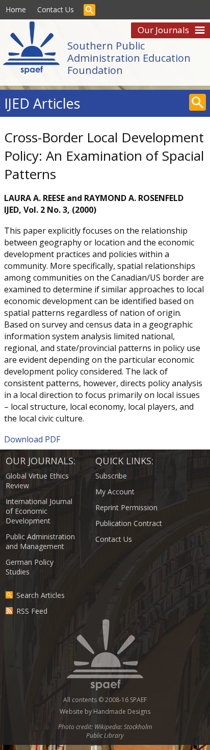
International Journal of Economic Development (39, 511)
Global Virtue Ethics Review (37, 480)
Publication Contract (128, 523)
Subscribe (111, 476)
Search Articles (40, 595)
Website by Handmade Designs (105, 711)
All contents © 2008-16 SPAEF (105, 699)
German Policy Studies (30, 567)
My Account (115, 491)
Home (16, 9)
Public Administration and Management (40, 541)
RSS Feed (31, 611)
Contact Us (55, 9)
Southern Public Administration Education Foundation (129, 58)
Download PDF (32, 439)
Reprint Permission (126, 507)
